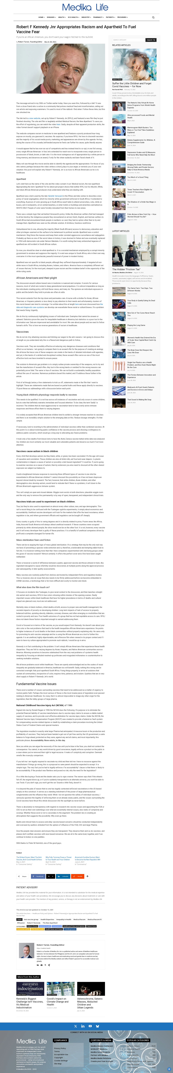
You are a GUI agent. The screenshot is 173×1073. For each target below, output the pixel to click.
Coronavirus (56, 926)
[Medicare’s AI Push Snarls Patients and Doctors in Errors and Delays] (119, 390)
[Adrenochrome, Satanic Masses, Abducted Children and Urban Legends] (91, 989)
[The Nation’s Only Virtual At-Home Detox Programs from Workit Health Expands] (119, 106)
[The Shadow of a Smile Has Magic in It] (119, 205)
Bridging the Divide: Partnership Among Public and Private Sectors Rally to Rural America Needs (140, 167)
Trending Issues (70, 929)
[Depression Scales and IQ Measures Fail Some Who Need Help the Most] (119, 156)
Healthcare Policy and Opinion (42, 913)
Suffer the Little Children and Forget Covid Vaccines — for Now (131, 85)
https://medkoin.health (43, 948)
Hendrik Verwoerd (55, 196)
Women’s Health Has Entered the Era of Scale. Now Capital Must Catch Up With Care (141, 340)
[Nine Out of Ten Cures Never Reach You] (119, 316)
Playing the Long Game (136, 325)
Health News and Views (53, 929)
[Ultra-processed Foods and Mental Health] (119, 118)
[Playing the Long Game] (119, 328)
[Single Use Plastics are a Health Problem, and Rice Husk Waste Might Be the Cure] (119, 366)
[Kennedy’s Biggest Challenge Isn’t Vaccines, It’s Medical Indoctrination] (30, 989)
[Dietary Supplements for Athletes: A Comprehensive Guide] (119, 143)
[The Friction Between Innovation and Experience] (119, 378)
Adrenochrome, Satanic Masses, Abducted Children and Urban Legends (90, 1003)
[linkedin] (38, 965)
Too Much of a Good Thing (137, 177)
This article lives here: (23, 913)
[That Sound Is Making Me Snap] (119, 403)
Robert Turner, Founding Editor (30, 42)
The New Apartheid (50, 923)
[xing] (49, 965)
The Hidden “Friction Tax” (126, 269)
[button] (153, 17)
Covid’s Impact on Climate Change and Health (57, 1001)
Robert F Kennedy (33, 923)
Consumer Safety (23, 929)
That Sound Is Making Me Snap (139, 400)
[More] (87, 876)
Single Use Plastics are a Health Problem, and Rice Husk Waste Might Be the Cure (141, 364)
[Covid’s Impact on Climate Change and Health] (61, 989)
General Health (44, 926)
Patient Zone (91, 926)
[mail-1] (41, 965)
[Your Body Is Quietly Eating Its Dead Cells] (119, 304)
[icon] (75, 1027)
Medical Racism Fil (95, 919)
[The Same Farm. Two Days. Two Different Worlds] (119, 291)
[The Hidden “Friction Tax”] (134, 250)
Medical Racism (79, 919)
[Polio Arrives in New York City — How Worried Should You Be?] (119, 217)
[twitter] (45, 965)
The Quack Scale (37, 929)
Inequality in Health (63, 919)
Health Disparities (47, 919)
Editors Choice (32, 926)
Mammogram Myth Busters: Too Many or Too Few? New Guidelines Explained (140, 130)
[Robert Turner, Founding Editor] (26, 955)
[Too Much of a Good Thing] (119, 180)
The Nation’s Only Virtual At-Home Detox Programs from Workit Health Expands (141, 105)
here (58, 124)
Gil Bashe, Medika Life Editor (122, 272)
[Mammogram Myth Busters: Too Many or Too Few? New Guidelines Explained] (119, 131)
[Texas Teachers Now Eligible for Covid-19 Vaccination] (119, 193)
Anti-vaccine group (31, 919)
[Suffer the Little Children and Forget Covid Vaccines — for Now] (134, 64)
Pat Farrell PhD (117, 89)
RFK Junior (21, 923)
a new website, (34, 118)
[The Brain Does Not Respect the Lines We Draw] (119, 353)
